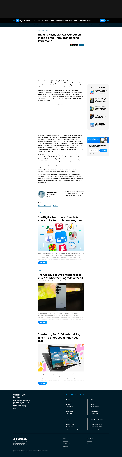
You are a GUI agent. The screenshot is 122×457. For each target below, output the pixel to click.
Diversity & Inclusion (67, 443)
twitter (49, 196)
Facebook (63, 394)
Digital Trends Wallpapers (96, 424)
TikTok (74, 394)
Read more (42, 262)
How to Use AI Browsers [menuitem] (67, 25)
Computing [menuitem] (40, 20)
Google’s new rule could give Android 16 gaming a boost (100, 116)
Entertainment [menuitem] (60, 20)
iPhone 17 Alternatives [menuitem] (79, 25)
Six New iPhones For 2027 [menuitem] (35, 25)
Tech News (55, 205)
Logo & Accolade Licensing (72, 429)
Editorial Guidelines (70, 426)
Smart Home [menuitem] (82, 20)
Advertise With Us (70, 424)
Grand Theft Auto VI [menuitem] (23, 25)
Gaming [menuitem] (52, 20)
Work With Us (65, 441)
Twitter (69, 394)
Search (108, 20)
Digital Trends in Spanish (96, 426)
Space (92, 404)
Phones (68, 400)
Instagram (66, 394)
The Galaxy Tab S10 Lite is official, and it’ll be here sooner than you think (100, 109)
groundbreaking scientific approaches (66, 174)
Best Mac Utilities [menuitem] (46, 25)
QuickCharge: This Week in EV (44, 205)
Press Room (89, 441)
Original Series (94, 413)
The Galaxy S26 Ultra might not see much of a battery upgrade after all (100, 100)
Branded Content (94, 422)
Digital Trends (20, 22)
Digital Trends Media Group (21, 451)
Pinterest (77, 394)
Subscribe (103, 150)
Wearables (93, 402)
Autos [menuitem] (75, 20)
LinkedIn (80, 394)
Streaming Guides (95, 406)
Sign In (102, 20)
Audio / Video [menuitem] (69, 20)
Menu (14, 20)
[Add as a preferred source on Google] (74, 45)
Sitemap (89, 443)
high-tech (51, 174)
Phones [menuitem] (46, 20)
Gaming (68, 404)
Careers (64, 438)
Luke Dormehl (42, 45)
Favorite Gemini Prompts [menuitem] (90, 25)
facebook (47, 196)
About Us (68, 419)
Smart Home (69, 409)
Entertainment (69, 411)
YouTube (72, 394)
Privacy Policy (92, 153)
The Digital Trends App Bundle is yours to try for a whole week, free (101, 92)
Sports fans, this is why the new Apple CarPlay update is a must (100, 125)
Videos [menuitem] (89, 20)
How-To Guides (94, 411)
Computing (69, 402)
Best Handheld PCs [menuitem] (56, 25)
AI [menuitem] (34, 20)
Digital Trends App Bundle (96, 429)
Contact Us (68, 422)
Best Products (94, 409)
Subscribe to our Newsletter (97, 419)
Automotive (69, 413)
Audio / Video (69, 406)
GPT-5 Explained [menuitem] (101, 25)
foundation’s (41, 85)
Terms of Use (65, 446)
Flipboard (83, 394)
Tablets (92, 400)
